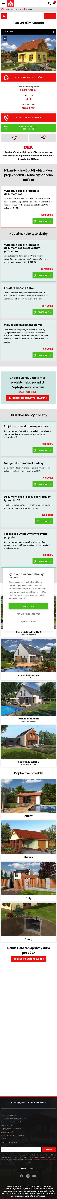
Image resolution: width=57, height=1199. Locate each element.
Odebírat (48, 1150)
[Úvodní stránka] (10, 3)
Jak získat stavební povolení (12, 1135)
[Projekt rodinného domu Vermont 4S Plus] (47, 16)
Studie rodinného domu (19, 288)
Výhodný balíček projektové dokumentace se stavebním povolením (22, 248)
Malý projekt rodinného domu (23, 325)
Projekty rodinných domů (14, 9)
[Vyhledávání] (49, 3)
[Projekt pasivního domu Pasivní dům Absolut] (53, 16)
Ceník (3, 1139)
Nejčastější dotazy (8, 1115)
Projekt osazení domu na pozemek (26, 426)
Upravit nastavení (28, 622)
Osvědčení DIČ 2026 (9, 1142)
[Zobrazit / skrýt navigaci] (3, 3)
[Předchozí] (5, 53)
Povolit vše (28, 606)
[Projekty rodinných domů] (4, 16)
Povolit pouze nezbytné (28, 614)
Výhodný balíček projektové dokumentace (22, 192)
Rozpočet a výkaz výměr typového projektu (26, 535)
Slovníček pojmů (7, 1125)
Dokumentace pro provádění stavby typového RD (27, 498)
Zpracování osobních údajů (12, 1122)
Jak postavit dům (8, 1132)
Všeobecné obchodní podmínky (13, 1118)
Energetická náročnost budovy (24, 463)
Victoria (29, 9)
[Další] (51, 53)
